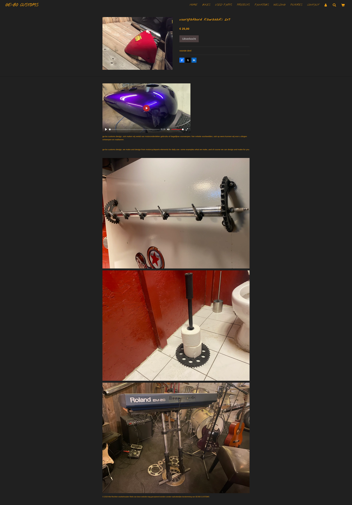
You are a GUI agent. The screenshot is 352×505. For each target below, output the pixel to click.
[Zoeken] (334, 5)
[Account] (325, 5)
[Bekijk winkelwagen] (342, 5)
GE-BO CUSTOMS (22, 5)
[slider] (134, 129)
